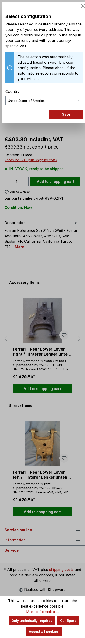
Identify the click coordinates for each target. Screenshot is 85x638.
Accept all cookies (44, 631)
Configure (68, 621)
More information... (42, 611)
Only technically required (32, 621)
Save (66, 114)
